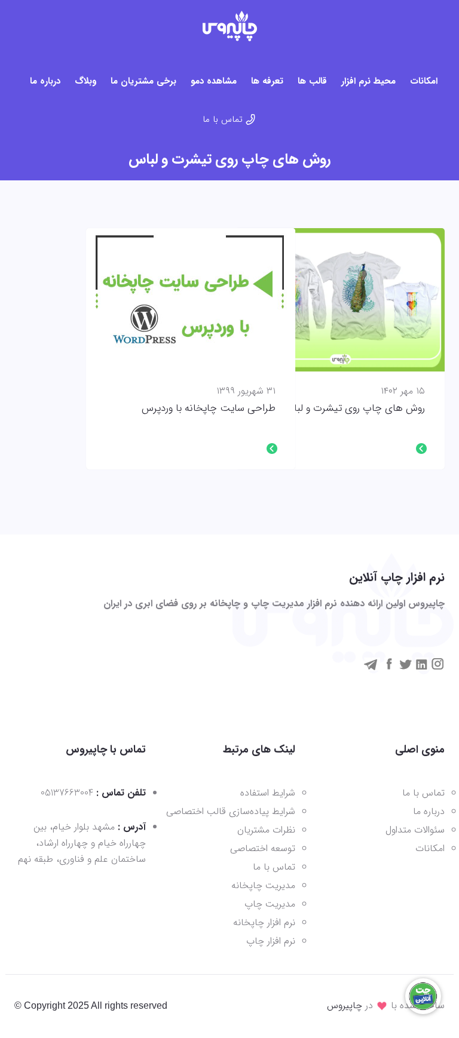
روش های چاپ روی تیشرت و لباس (353, 408)
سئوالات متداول (415, 829)
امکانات (423, 81)
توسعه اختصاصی (262, 848)
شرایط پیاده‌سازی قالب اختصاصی (230, 811)
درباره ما (45, 81)
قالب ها (312, 81)
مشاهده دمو (214, 81)
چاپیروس (344, 1005)
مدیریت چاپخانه (263, 885)
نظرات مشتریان (266, 829)
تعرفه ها (267, 81)
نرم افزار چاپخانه (264, 922)
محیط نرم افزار (368, 81)
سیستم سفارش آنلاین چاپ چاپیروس (230, 26)
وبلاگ (85, 81)
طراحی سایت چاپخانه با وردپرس (209, 408)
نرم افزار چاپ (270, 940)
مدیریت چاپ (269, 903)
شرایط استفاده (267, 792)
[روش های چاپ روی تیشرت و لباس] (340, 299)
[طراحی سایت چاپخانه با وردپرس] (190, 299)
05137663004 (67, 792)
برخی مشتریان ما (143, 81)
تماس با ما (223, 119)
